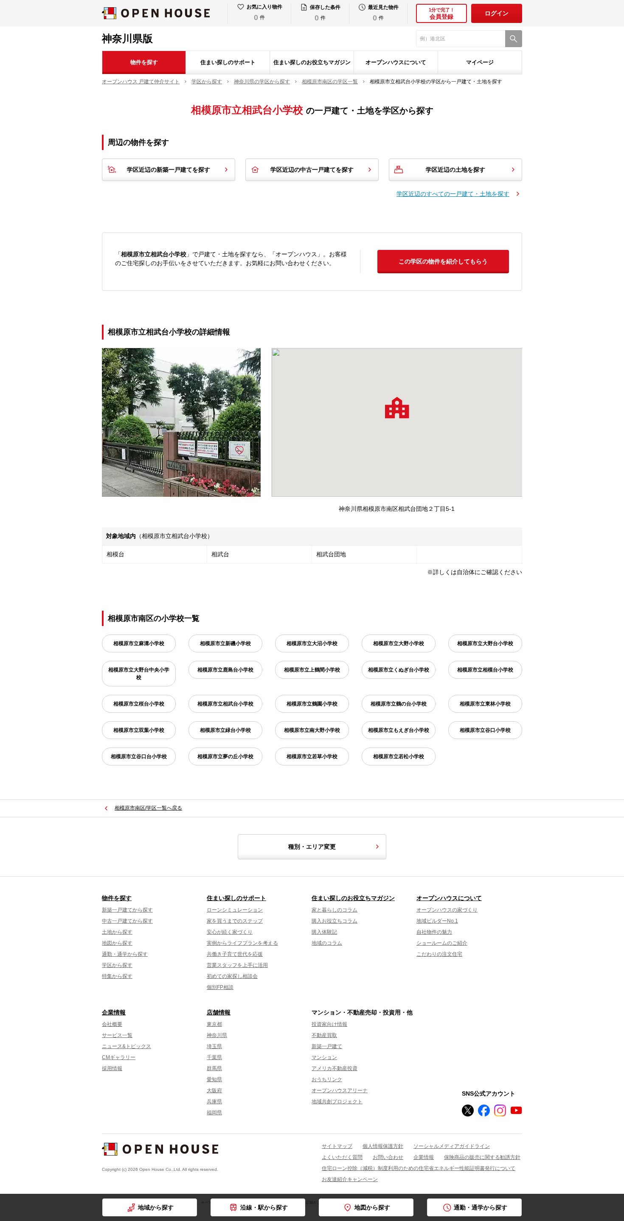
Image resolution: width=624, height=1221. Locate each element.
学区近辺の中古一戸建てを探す (312, 169)
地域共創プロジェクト (337, 1102)
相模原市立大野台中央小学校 (138, 673)
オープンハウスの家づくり (447, 910)
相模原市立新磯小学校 (225, 643)
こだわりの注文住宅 (439, 954)
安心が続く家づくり (230, 932)
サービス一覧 (117, 1035)
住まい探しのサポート (228, 62)
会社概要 (112, 1024)
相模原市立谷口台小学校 (139, 756)
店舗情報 (218, 1012)
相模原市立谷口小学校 (485, 730)
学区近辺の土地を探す (455, 169)
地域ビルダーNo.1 (437, 921)
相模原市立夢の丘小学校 (225, 756)
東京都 (214, 1024)
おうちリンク (327, 1079)
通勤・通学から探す (125, 954)
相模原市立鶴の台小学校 (399, 704)
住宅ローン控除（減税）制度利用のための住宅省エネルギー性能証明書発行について (418, 1168)
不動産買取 (324, 1035)
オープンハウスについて (395, 62)
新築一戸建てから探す (127, 910)
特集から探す (117, 976)
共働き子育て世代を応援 (235, 954)
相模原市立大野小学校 (398, 643)
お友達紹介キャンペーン (350, 1179)
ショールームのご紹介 (441, 943)
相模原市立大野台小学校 (485, 643)
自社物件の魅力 (434, 932)
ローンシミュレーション (235, 910)
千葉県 (214, 1057)
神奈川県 (217, 1035)
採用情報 (112, 1068)
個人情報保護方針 (383, 1146)
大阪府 (214, 1091)
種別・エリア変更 (312, 846)
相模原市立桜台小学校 (138, 704)
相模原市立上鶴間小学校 (312, 670)
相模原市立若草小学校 (312, 756)
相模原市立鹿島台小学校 (225, 670)
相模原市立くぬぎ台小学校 (398, 670)
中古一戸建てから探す (127, 921)
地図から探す (117, 943)
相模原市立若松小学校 (398, 756)
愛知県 (214, 1079)
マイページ (480, 62)
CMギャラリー (118, 1057)
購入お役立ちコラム (334, 921)
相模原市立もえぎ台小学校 (398, 730)
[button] (397, 407)
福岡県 (214, 1113)
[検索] (513, 38)
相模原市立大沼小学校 (312, 643)
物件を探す (144, 62)
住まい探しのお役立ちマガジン (312, 62)
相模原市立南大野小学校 (312, 730)
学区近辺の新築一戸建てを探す (168, 169)
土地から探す (117, 932)
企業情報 (114, 1012)
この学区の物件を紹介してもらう (443, 261)
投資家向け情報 (329, 1024)
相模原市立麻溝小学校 (138, 643)
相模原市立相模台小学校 (485, 670)
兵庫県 (214, 1102)
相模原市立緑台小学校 (225, 730)
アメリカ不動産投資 (334, 1068)
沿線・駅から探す (264, 1207)
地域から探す (156, 1207)
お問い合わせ (388, 1157)
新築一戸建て (327, 1046)
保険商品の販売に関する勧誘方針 (482, 1157)
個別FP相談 (220, 987)
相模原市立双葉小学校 (138, 730)
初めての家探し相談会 (232, 976)
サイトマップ (337, 1146)
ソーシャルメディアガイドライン (451, 1146)
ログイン (497, 13)
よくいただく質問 (342, 1157)
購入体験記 (324, 932)
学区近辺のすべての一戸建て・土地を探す (452, 193)
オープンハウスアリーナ (340, 1091)
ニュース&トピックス (126, 1046)
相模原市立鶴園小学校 (312, 704)
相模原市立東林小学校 (485, 704)
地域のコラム (327, 943)
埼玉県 (214, 1046)
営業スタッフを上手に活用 (237, 965)
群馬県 (214, 1068)
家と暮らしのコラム (334, 910)
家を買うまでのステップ (235, 921)
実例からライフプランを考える (242, 943)
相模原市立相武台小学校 (225, 704)
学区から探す (117, 965)
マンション (324, 1057)
